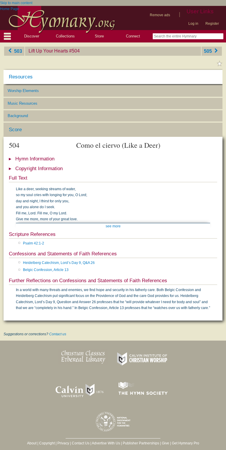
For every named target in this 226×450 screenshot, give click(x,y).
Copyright (47, 443)
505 (208, 50)
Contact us (57, 334)
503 (17, 50)
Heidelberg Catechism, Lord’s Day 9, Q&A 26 (59, 263)
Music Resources (22, 103)
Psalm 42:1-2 (33, 243)
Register (212, 24)
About (31, 443)
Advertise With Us (106, 443)
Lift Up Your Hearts (48, 50)
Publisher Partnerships (141, 443)
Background (18, 116)
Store (99, 36)
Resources (21, 77)
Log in (193, 24)
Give (165, 443)
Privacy (63, 443)
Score (15, 129)
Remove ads (160, 15)
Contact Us (80, 443)
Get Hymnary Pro (185, 443)
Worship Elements (23, 90)
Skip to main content (16, 3)
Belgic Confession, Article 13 (46, 270)
